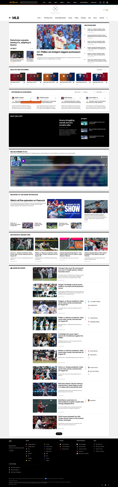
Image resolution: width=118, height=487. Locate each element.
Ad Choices (37, 478)
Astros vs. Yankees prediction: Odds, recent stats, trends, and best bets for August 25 (70, 369)
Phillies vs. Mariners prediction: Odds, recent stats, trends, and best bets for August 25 (71, 319)
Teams (38, 17)
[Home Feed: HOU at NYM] (67, 77)
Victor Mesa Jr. (93, 97)
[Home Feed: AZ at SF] (34, 77)
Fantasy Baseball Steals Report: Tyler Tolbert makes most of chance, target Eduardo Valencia (71, 254)
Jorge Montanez (90, 38)
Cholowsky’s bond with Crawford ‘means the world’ (64, 224)
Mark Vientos (68, 97)
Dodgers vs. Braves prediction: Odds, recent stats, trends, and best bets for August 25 (71, 303)
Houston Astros (94, 367)
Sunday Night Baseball (60, 17)
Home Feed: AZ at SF (31, 82)
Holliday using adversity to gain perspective (38, 224)
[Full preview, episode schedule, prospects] (96, 206)
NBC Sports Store (27, 478)
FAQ (23, 478)
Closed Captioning (19, 478)
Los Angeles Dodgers (95, 301)
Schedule (102, 17)
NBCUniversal (15, 480)
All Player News (99, 92)
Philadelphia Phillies (94, 321)
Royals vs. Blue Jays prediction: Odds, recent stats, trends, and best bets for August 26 (96, 42)
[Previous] (30, 48)
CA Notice (55, 478)
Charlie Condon (44, 97)
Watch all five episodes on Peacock (27, 200)
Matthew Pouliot (87, 261)
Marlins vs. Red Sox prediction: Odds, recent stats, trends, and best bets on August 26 (96, 54)
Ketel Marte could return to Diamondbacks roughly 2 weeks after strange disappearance (71, 401)
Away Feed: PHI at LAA (98, 82)
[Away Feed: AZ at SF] (17, 77)
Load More (59, 433)
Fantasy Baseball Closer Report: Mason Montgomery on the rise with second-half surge (97, 36)
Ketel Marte (92, 400)
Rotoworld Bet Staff (91, 32)
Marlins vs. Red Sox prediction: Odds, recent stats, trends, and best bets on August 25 (71, 352)
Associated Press (90, 50)
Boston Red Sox (94, 351)
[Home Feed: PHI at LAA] (83, 77)
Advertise (10, 478)
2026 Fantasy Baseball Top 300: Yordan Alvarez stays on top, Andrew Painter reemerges (71, 418)
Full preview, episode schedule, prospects (94, 214)
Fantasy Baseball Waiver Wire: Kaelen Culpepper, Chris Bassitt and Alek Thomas (95, 254)
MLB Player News (48, 17)
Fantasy (70, 17)
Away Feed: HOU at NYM (49, 82)
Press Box (32, 478)
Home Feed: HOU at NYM (65, 82)
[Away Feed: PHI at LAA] (100, 77)
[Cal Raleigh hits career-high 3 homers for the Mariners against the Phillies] (45, 340)
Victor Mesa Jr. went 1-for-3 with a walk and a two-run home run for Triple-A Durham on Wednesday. (96, 102)
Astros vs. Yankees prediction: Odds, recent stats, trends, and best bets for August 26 (21, 254)
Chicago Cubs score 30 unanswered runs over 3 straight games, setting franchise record (70, 270)
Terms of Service (60, 478)
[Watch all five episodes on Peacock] (64, 208)
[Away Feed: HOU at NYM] (50, 77)
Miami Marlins (93, 354)
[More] (100, 2)
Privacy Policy (42, 478)
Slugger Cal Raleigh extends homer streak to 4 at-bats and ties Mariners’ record (71, 286)
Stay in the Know (12, 445)
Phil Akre (85, 221)
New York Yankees (94, 371)
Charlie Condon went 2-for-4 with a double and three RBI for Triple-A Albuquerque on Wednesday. (46, 102)
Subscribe (11, 450)
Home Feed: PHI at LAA (81, 82)
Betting (76, 17)
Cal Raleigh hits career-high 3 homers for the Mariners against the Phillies (70, 336)
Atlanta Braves (93, 305)
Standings (83, 17)
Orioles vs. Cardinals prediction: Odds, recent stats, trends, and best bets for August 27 (96, 29)
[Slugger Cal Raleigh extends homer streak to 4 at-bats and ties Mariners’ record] (45, 290)
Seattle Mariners (94, 318)
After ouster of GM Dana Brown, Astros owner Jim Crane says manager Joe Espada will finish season (98, 60)
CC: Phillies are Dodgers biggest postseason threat (58, 53)
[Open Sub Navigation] (51, 2)
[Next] (32, 48)
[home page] (14, 2)
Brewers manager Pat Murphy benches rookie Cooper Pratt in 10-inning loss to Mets (97, 48)
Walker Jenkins (19, 97)
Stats (89, 17)
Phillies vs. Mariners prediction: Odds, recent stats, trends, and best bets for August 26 (46, 254)
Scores (95, 17)
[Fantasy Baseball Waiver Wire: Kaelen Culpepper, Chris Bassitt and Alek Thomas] (96, 244)
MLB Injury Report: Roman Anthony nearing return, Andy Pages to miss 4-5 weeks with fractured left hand (70, 385)
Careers (14, 478)
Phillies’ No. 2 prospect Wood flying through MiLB (15, 224)
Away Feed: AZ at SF (15, 82)
